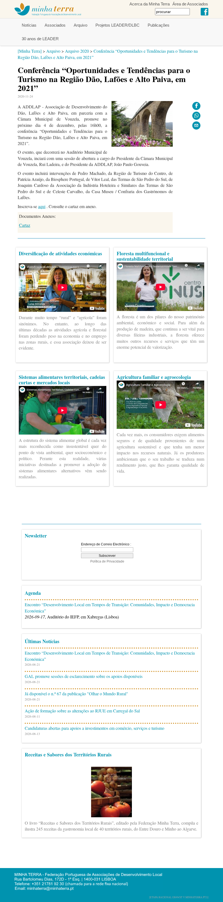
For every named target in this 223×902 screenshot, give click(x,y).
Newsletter (36, 535)
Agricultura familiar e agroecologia (154, 377)
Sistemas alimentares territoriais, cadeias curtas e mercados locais (62, 379)
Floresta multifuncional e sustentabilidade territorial (145, 256)
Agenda (33, 592)
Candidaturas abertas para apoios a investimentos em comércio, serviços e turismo (94, 728)
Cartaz (24, 225)
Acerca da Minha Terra (149, 4)
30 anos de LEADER (40, 38)
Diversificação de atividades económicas (60, 253)
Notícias (29, 25)
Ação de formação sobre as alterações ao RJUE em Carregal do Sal (82, 711)
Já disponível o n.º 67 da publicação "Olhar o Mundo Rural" (76, 693)
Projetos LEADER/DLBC (117, 25)
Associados (55, 25)
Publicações (158, 25)
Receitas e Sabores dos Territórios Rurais (68, 754)
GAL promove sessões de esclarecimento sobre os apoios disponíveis (84, 676)
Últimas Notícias (42, 641)
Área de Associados (190, 4)
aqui (41, 206)
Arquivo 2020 (77, 51)
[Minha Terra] (30, 51)
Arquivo (80, 25)
